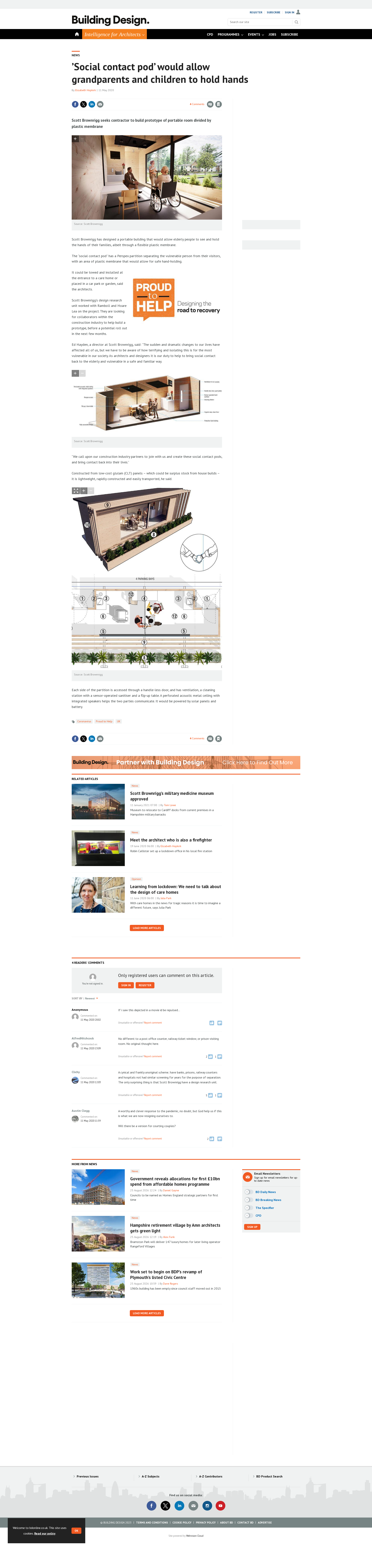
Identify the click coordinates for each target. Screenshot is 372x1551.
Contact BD (245, 1522)
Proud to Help (104, 721)
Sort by (77, 998)
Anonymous (80, 1010)
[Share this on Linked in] (91, 104)
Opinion (136, 879)
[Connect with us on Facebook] (151, 1506)
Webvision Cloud (194, 1535)
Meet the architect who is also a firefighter (171, 840)
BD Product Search (269, 1476)
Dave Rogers (170, 1283)
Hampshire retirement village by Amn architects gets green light (175, 1227)
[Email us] (193, 1506)
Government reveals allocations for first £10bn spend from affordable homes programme (175, 1181)
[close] (222, 96)
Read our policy (44, 1533)
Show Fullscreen (76, 490)
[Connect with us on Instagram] (207, 1506)
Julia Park (166, 898)
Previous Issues (88, 1476)
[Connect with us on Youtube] (220, 1506)
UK (118, 721)
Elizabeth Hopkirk (85, 90)
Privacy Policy (206, 1522)
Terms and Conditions (152, 1522)
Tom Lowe (170, 805)
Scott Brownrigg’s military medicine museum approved (172, 796)
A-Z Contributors (210, 1476)
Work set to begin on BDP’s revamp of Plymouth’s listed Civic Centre (166, 1274)
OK (76, 1530)
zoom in (75, 138)
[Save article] (218, 104)
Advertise (265, 1522)
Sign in (173, 96)
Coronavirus (84, 721)
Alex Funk (169, 1237)
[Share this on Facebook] (75, 104)
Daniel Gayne (171, 1190)
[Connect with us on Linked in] (179, 1506)
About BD (226, 1522)
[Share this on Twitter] (83, 104)
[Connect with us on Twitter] (165, 1506)
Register (256, 12)
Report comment (153, 1022)
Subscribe (273, 12)
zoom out (82, 138)
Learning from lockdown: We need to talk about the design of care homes (175, 889)
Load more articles (147, 928)
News (76, 55)
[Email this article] (100, 104)
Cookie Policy (181, 1522)
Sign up (252, 1227)
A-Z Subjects (150, 1476)
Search (296, 22)
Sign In (289, 12)
